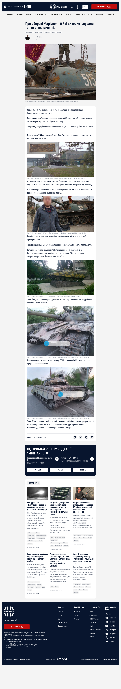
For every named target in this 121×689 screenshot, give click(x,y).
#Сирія (29, 590)
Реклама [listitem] (77, 612)
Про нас (69, 14)
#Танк (53, 32)
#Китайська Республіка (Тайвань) (59, 543)
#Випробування (77, 535)
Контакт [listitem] (76, 615)
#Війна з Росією (39, 32)
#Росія (40, 541)
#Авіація (37, 581)
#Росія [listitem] (91, 637)
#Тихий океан (58, 545)
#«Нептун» (30, 532)
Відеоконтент (41, 14)
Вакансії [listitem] (76, 619)
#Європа (81, 587)
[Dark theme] (29, 6)
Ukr (80, 7)
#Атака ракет (31, 535)
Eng (84, 7)
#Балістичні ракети (41, 535)
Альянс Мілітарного (84, 14)
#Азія (52, 537)
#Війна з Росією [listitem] (95, 629)
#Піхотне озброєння (88, 535)
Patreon (37, 470)
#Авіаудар (30, 581)
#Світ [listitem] (91, 626)
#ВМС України (31, 538)
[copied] (57, 459)
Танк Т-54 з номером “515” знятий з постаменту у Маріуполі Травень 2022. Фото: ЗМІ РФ (56, 233)
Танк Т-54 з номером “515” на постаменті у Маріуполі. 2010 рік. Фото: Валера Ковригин (56, 178)
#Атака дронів (76, 584)
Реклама (99, 14)
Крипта (83, 470)
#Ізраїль (39, 584)
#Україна (59, 32)
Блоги (28, 14)
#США (84, 537)
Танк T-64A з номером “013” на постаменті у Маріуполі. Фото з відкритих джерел (54, 296)
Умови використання (110, 659)
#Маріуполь (47, 32)
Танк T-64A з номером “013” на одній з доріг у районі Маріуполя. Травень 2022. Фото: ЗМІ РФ (58, 357)
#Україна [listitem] (92, 622)
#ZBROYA (37, 532)
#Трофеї (90, 537)
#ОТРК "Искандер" (32, 541)
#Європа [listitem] (92, 633)
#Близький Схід (31, 584)
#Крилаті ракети (41, 538)
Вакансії (110, 14)
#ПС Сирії (38, 587)
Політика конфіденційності (90, 659)
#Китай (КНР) (54, 540)
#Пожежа (87, 587)
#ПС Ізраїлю (31, 587)
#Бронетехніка (29, 32)
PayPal (60, 470)
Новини (10, 14)
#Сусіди (85, 589)
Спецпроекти (56, 14)
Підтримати (102, 7)
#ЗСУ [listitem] (91, 612)
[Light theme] (26, 6)
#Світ (52, 545)
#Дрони (75, 587)
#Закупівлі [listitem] (93, 615)
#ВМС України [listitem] (94, 619)
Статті (20, 14)
